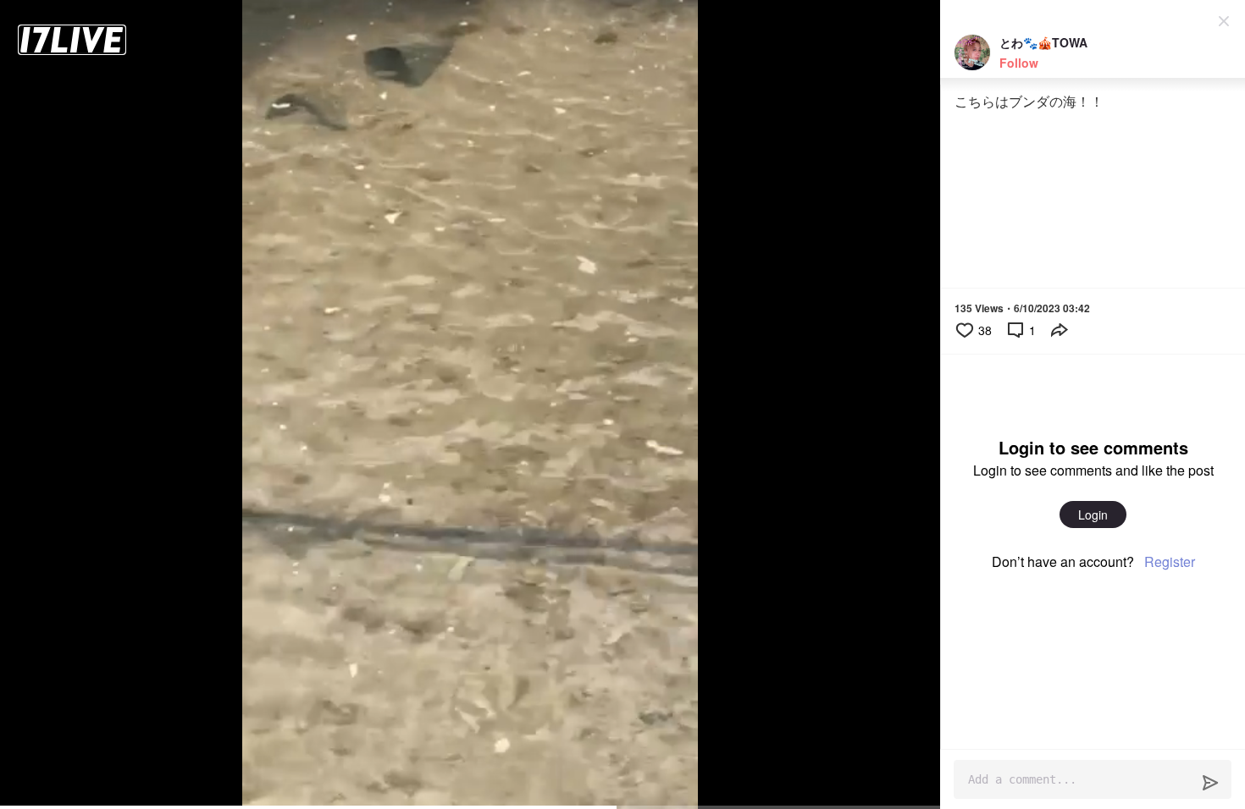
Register (1169, 561)
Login (1093, 514)
